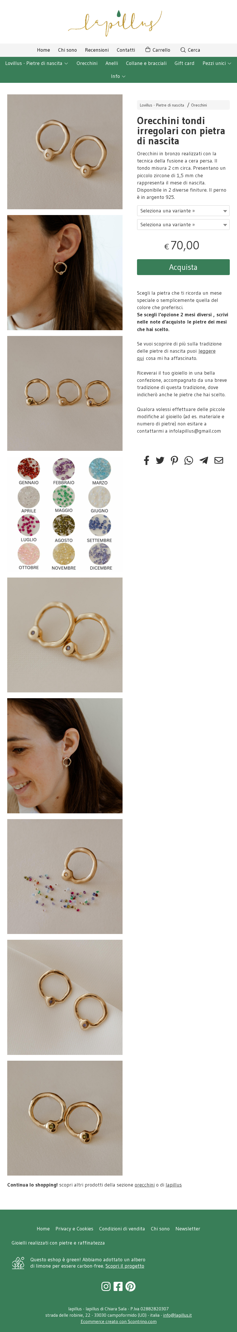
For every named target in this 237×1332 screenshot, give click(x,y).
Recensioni (97, 50)
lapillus (174, 1185)
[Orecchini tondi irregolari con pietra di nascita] (65, 152)
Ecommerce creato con (119, 1321)
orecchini (145, 1185)
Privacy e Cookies (74, 1228)
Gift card (185, 63)
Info (116, 76)
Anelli (111, 63)
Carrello (160, 50)
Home (43, 50)
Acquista (183, 267)
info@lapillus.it (177, 1315)
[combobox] (183, 210)
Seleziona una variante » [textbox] (167, 211)
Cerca (193, 50)
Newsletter (187, 1228)
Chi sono (67, 50)
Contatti (126, 50)
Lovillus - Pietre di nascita (34, 63)
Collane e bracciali (146, 63)
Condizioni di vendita (122, 1228)
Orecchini (87, 63)
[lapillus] (118, 22)
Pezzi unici (215, 63)
